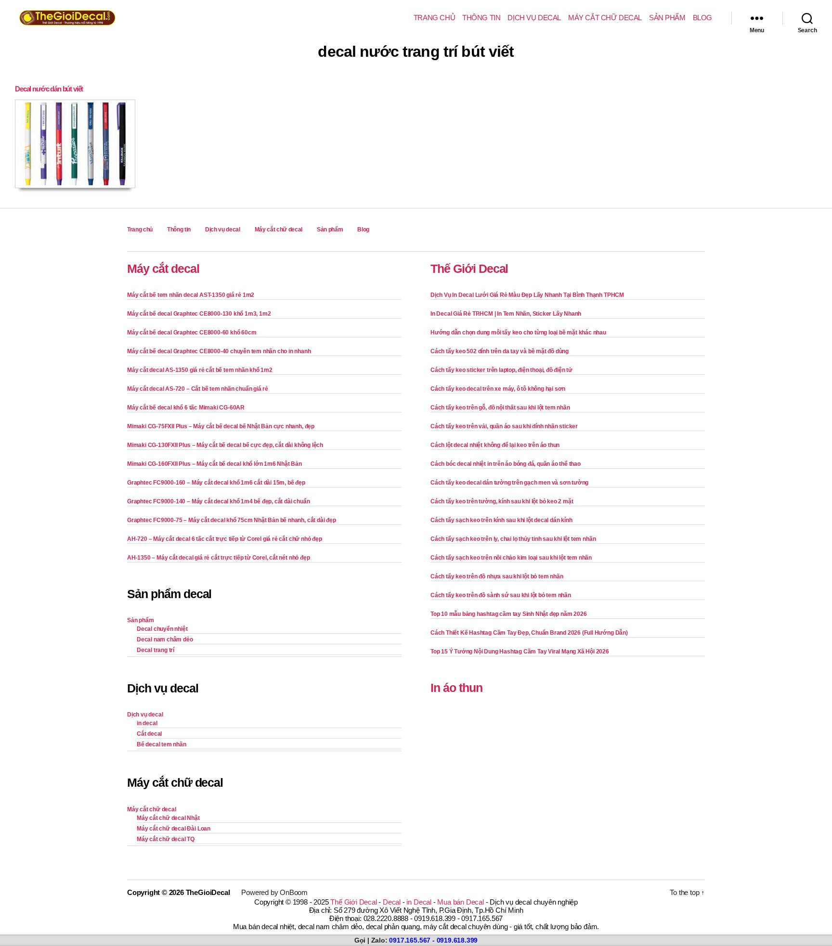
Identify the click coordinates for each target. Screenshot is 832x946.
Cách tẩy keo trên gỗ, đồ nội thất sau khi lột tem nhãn (500, 407)
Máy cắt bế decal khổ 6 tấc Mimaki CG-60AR (186, 407)
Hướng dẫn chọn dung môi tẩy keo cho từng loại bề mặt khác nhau (518, 332)
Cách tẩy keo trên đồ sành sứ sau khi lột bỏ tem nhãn (500, 595)
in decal (147, 723)
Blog (702, 17)
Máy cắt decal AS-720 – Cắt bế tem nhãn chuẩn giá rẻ (197, 388)
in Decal (418, 902)
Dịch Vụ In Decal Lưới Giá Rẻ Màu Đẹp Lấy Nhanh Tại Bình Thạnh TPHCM (527, 295)
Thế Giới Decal (469, 268)
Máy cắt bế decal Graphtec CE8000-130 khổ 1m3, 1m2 (199, 313)
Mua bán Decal (460, 902)
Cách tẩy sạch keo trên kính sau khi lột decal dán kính (501, 520)
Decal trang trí (155, 650)
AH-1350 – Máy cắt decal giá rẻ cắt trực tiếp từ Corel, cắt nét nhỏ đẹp (218, 557)
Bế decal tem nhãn (161, 744)
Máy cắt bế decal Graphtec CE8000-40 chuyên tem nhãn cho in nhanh (219, 351)
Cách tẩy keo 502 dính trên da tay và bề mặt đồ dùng (499, 351)
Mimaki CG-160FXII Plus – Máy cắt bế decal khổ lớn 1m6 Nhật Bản (214, 463)
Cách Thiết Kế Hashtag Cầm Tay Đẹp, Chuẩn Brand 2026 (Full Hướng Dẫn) (529, 632)
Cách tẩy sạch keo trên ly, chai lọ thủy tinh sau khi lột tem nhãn (513, 539)
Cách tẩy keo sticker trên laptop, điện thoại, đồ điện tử (501, 370)
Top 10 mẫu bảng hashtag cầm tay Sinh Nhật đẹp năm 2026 (508, 614)
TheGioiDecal (208, 892)
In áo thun (456, 687)
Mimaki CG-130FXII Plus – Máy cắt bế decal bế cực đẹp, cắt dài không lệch (225, 445)
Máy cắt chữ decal (605, 17)
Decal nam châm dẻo (165, 639)
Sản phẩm (667, 17)
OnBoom (294, 892)
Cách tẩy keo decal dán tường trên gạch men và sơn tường (509, 482)
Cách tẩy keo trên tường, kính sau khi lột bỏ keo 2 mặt (501, 501)
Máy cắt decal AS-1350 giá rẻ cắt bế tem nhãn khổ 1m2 (200, 370)
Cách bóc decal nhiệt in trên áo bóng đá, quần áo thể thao (505, 463)
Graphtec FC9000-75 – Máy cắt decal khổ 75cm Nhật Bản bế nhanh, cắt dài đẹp (231, 520)
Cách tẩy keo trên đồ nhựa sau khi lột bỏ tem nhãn (496, 576)
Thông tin (481, 17)
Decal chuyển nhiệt (162, 629)
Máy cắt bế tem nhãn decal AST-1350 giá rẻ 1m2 (190, 295)
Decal (392, 902)
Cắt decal (149, 733)
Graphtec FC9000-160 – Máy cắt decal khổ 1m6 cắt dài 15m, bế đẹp (216, 482)
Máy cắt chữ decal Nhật (168, 818)
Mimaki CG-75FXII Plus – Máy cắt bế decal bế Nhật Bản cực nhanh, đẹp (220, 426)
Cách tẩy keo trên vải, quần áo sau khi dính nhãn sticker (504, 426)
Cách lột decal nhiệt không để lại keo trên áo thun (494, 445)
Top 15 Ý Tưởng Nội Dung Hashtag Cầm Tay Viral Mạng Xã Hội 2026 (519, 651)
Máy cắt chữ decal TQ (166, 839)
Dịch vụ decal (534, 17)
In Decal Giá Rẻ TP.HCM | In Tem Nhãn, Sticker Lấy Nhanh (505, 313)
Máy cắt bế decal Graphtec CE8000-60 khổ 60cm (191, 332)
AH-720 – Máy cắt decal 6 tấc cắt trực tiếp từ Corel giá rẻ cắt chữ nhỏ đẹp (224, 539)
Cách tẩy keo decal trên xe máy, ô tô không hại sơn (497, 388)
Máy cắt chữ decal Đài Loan (173, 828)
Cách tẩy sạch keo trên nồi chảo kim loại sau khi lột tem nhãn (511, 557)
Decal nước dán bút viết (49, 89)
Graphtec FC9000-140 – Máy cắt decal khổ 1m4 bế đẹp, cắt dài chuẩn (218, 501)
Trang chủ (434, 17)
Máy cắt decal (163, 268)
